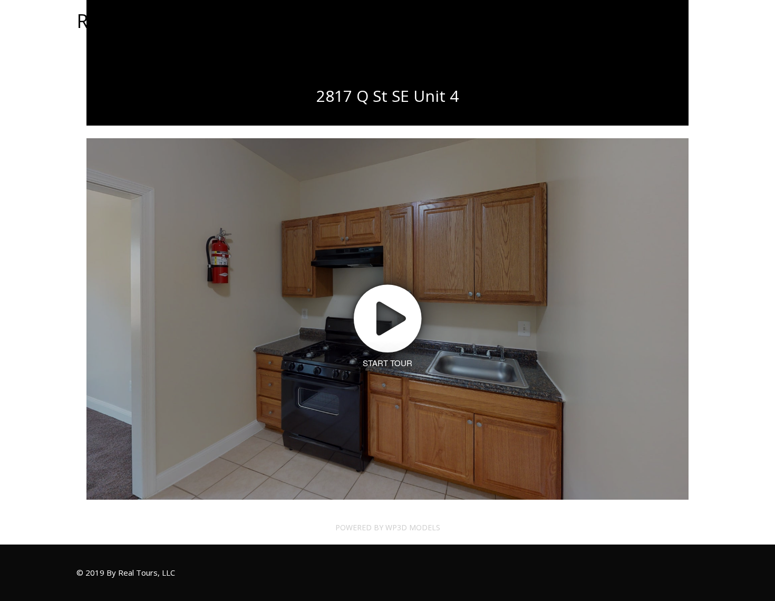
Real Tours (123, 21)
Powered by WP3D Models (387, 527)
